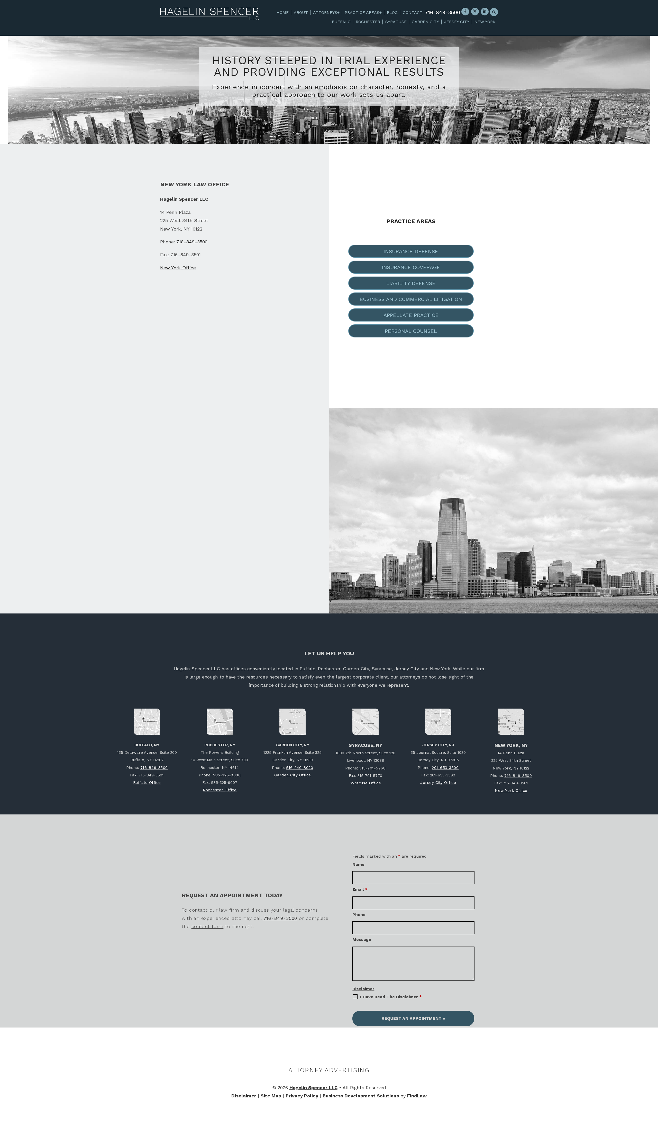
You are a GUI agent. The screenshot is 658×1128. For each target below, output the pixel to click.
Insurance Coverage (411, 267)
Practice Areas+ (363, 12)
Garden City (425, 22)
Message (361, 939)
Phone (358, 914)
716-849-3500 (442, 12)
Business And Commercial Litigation (411, 299)
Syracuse (396, 22)
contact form (207, 926)
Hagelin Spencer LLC (313, 1087)
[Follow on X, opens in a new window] (475, 11)
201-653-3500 (445, 767)
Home (283, 12)
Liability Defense (410, 283)
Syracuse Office (365, 783)
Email (360, 889)
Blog (392, 12)
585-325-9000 (227, 775)
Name (358, 864)
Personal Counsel (411, 331)
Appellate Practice (410, 315)
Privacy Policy (302, 1095)
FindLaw (417, 1095)
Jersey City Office (438, 782)
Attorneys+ (326, 12)
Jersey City (456, 22)
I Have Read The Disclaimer (391, 996)
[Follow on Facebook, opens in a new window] (465, 11)
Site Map (271, 1095)
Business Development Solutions (361, 1095)
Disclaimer (363, 988)
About (301, 12)
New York (485, 22)
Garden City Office (292, 775)
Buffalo (341, 22)
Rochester (368, 22)
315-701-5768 (372, 768)
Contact (413, 12)
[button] (653, 1091)
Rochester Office (219, 790)
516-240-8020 (299, 767)
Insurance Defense (410, 251)
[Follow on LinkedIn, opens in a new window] (485, 11)
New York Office (178, 267)
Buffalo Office (147, 782)
